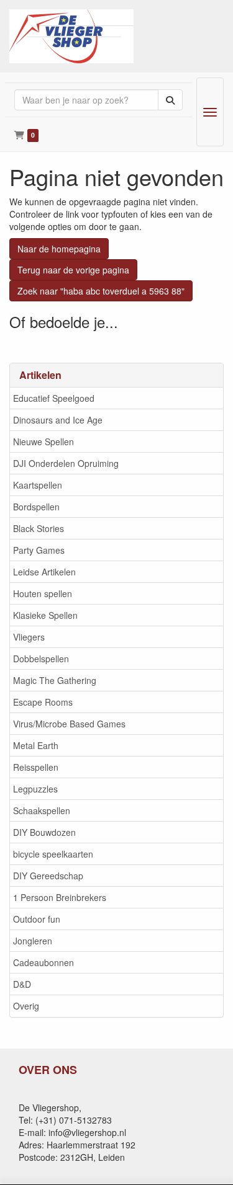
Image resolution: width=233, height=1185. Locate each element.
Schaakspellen (41, 810)
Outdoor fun (36, 919)
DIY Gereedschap (48, 875)
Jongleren (32, 940)
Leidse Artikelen (44, 572)
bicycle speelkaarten (53, 854)
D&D (22, 984)
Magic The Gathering (54, 680)
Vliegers (29, 637)
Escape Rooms (43, 702)
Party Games (39, 550)
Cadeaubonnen (43, 962)
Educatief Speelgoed (53, 398)
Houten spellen (42, 593)
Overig (26, 1006)
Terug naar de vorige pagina (73, 270)
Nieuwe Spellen (43, 441)
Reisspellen (35, 767)
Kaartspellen (37, 485)
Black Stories (38, 528)
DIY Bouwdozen (44, 832)
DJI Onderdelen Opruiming (66, 463)
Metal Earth (35, 745)
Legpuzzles (35, 789)
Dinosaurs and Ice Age (58, 420)
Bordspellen (36, 506)
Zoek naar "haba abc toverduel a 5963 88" (101, 291)
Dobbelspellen (41, 658)
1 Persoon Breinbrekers (59, 897)
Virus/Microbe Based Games (69, 723)
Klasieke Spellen (45, 615)
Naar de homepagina (59, 248)
